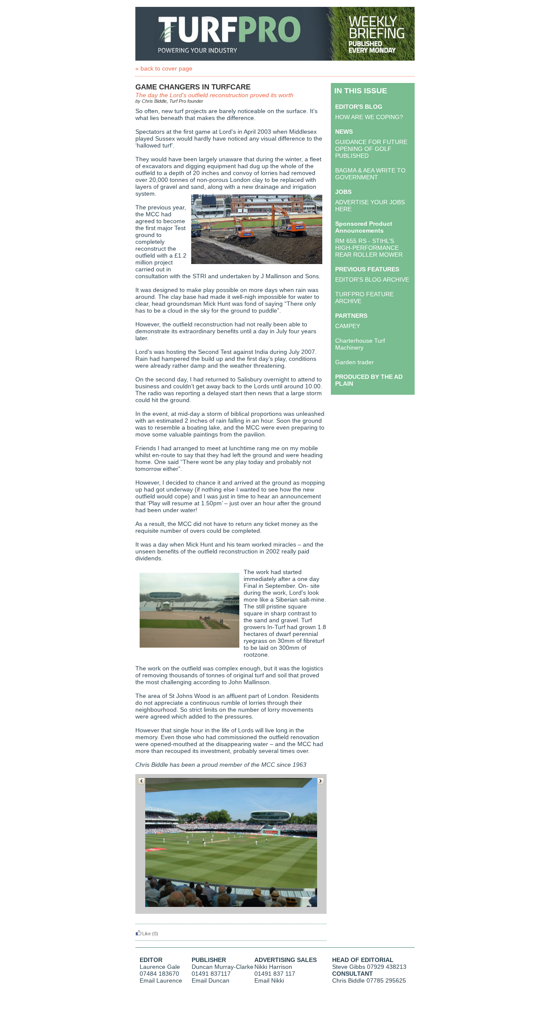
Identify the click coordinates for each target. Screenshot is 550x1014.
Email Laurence (161, 980)
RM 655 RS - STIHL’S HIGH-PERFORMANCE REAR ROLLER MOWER (369, 247)
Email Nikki (269, 980)
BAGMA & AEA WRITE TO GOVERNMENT (370, 174)
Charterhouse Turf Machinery (360, 344)
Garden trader (354, 362)
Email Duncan (210, 980)
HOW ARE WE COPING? (369, 117)
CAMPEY (347, 326)
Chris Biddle (348, 980)
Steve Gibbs (348, 966)
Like (146, 933)
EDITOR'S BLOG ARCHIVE (372, 279)
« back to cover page (163, 68)
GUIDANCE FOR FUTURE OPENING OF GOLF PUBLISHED (371, 148)
